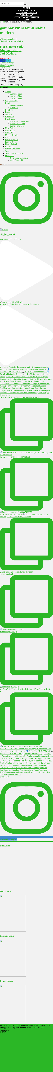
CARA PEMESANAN (27, 10)
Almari (8, 91)
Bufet (7, 103)
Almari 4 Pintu (16, 98)
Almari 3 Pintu (16, 96)
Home (2, 22)
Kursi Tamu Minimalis (19, 121)
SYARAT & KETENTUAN (26, 17)
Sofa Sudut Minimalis (14, 153)
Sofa (7, 151)
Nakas (7, 137)
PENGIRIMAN (26, 15)
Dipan (7, 112)
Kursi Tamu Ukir (17, 126)
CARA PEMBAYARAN (26, 13)
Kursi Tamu (10, 119)
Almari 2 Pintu (16, 94)
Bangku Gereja (11, 101)
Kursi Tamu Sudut (17, 123)
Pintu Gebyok (10, 142)
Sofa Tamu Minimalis (19, 158)
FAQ (26, 19)
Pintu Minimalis (11, 144)
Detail (3, 60)
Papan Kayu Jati (11, 139)
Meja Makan (10, 130)
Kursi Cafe (9, 117)
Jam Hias (9, 114)
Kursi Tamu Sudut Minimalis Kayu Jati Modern (12, 50)
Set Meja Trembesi (12, 149)
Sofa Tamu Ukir (16, 160)
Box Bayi (9, 110)
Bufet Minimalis (16, 105)
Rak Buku (9, 146)
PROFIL (26, 8)
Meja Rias (9, 133)
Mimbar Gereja (11, 135)
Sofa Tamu (9, 156)
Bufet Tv (14, 107)
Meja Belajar (10, 128)
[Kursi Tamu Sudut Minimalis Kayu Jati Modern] (12, 41)
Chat (8, 60)
